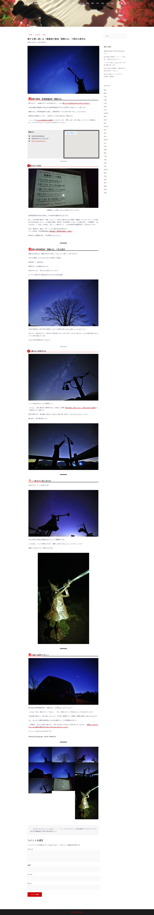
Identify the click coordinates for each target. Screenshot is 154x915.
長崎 (105, 189)
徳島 (105, 179)
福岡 (105, 186)
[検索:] (115, 36)
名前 (29, 865)
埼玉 (105, 133)
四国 (112, 3)
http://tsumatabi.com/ (39, 141)
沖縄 (105, 193)
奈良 (105, 166)
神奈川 (106, 140)
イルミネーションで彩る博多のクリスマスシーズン (80, 829)
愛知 (105, 153)
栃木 (105, 123)
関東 (92, 3)
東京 (105, 136)
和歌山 (106, 169)
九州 (117, 3)
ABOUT (74, 3)
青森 (105, 116)
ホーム (67, 3)
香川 (105, 183)
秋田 (105, 120)
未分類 (37, 35)
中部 (97, 3)
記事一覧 (81, 3)
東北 (87, 3)
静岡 (105, 150)
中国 (107, 3)
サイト (30, 883)
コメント (30, 849)
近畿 (102, 3)
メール (30, 874)
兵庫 (105, 163)
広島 (105, 176)
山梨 (105, 146)
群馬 (44, 35)
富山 (105, 143)
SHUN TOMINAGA (42, 42)
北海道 (106, 113)
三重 (105, 156)
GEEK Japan (33, 3)
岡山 (105, 173)
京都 (105, 160)
